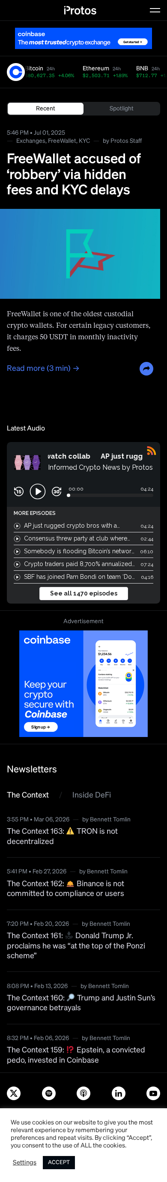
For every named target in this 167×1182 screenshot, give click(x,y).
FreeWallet (62, 141)
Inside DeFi (91, 795)
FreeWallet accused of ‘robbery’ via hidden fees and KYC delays (74, 175)
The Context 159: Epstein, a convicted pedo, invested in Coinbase (76, 1055)
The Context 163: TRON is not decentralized (62, 836)
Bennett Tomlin (110, 820)
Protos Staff (126, 141)
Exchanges (30, 141)
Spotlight (122, 109)
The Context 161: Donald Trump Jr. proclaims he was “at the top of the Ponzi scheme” (76, 946)
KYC (84, 141)
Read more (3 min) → (43, 369)
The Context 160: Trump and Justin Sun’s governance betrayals (81, 1003)
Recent (45, 109)
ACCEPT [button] (59, 1162)
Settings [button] (24, 1163)
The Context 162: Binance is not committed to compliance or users (65, 889)
